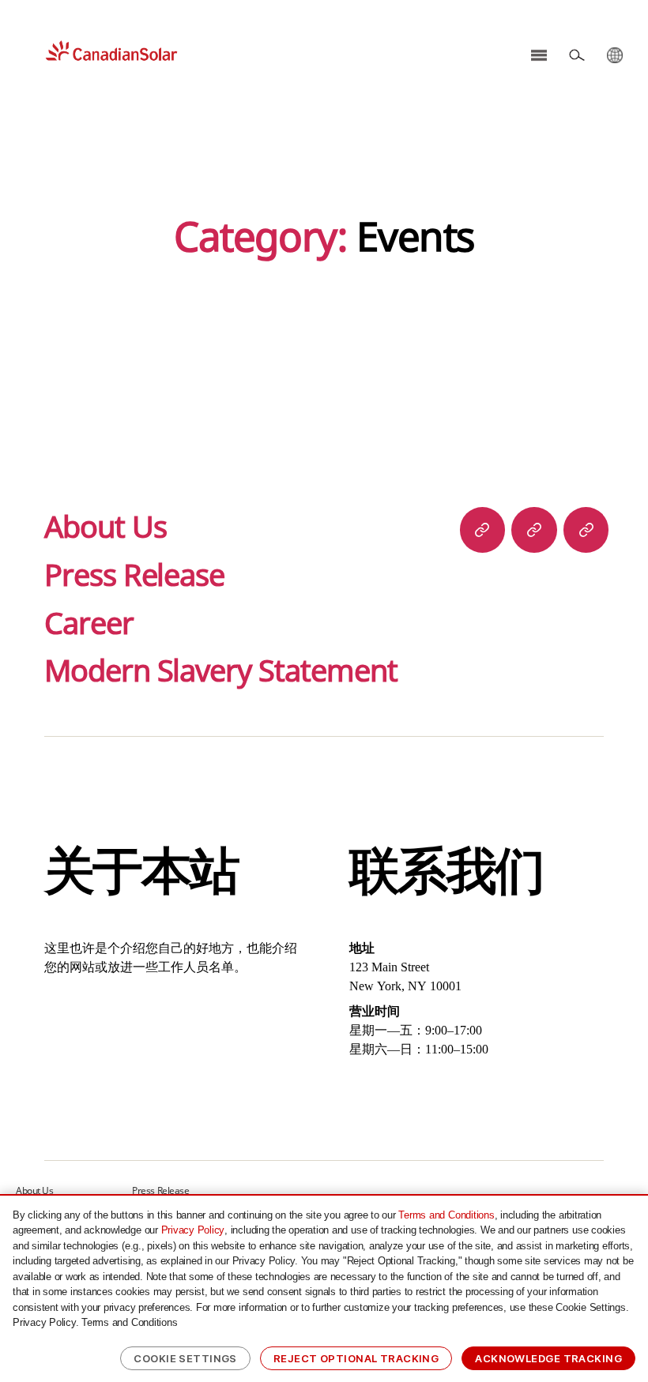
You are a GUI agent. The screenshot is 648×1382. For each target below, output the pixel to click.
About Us (105, 525)
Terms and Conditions (446, 1215)
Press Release (134, 574)
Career (89, 622)
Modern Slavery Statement (220, 669)
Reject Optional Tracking (356, 1358)
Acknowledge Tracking (548, 1358)
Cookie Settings (185, 1358)
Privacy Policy (193, 1230)
